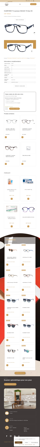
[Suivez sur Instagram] (10, 436)
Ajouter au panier (14, 108)
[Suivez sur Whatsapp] (18, 436)
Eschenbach (10, 58)
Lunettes (19, 58)
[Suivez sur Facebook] (6, 436)
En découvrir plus (20, 373)
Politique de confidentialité (28, 444)
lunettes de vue (24, 58)
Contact (34, 444)
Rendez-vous (33, 4)
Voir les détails (20, 19)
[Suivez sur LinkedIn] (14, 436)
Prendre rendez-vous (10, 384)
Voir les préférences (34, 442)
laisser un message (13, 411)
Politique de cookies (21, 444)
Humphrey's (15, 58)
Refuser (26, 442)
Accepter (18, 442)
